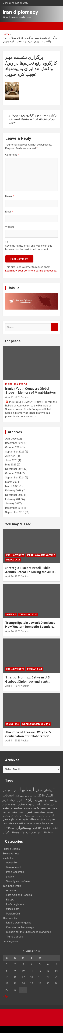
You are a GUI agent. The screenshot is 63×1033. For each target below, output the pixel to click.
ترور (52, 804)
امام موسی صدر (23, 795)
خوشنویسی (11, 804)
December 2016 (14, 507)
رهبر (49, 808)
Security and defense (18, 881)
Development (13, 867)
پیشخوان (23, 827)
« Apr (6, 996)
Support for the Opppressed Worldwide (28, 932)
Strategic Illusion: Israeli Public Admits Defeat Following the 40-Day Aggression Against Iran (31, 572)
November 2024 (14, 468)
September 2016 (14, 512)
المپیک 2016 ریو (43, 795)
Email (9, 211)
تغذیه (46, 804)
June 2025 (11, 460)
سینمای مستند (39, 812)
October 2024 (13, 473)
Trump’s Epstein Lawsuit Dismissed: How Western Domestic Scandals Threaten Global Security (30, 627)
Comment (12, 154)
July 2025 (10, 455)
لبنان (51, 815)
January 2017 (13, 503)
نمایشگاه (34, 819)
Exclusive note (15, 555)
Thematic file (10, 918)
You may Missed (18, 524)
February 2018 (13, 490)
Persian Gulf (34, 669)
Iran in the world (12, 885)
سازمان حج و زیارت (31, 808)
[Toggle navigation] (7, 26)
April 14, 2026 (12, 576)
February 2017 (13, 499)
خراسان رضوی (35, 804)
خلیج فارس (22, 804)
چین (12, 828)
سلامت (6, 808)
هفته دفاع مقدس (12, 819)
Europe (10, 899)
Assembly (12, 862)
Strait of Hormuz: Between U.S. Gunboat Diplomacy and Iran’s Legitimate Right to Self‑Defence (29, 681)
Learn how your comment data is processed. (31, 270)
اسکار (16, 791)
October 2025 (13, 447)
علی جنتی (6, 812)
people (23, 384)
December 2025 (14, 443)
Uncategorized (11, 941)
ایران (19, 800)
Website (10, 226)
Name (9, 196)
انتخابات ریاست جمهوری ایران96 (30, 798)
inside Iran (11, 384)
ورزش (49, 822)
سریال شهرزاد (16, 808)
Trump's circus (28, 614)
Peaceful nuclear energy (20, 927)
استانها (27, 789)
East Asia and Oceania (19, 894)
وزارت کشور (24, 823)
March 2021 (12, 486)
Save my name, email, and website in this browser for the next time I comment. (28, 247)
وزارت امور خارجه (37, 823)
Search (54, 327)
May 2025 (10, 464)
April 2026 (11, 438)
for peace (12, 341)
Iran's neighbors (15, 904)
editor (25, 397)
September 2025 (14, 451)
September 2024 (14, 477)
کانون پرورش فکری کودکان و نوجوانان (26, 832)
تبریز (5, 800)
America (11, 614)
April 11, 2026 (12, 397)
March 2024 (12, 481)
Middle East (13, 560)
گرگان (6, 832)
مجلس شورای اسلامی (29, 816)
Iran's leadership (15, 871)
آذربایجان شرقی (45, 790)
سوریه (50, 812)
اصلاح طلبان (7, 791)
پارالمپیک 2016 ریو (41, 828)
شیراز (29, 811)
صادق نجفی (17, 812)
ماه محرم (43, 816)
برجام (12, 800)
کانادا (45, 832)
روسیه (43, 808)
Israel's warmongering (41, 555)
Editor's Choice (11, 848)
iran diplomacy (20, 12)
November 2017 (14, 494)
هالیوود (25, 819)
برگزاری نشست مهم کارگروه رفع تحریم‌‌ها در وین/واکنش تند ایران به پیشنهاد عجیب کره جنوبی (33, 119)
